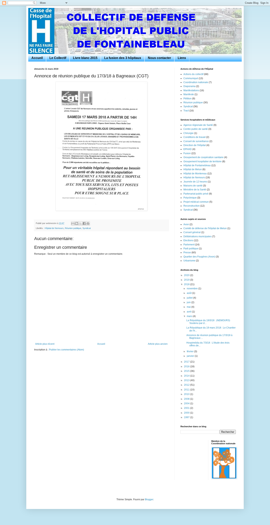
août (189, 293)
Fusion (187, 153)
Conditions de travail (194, 137)
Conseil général (192, 232)
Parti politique (190, 248)
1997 (187, 417)
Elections (188, 240)
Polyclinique (190, 197)
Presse (187, 252)
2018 (187, 284)
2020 (187, 275)
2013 (187, 380)
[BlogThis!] (77, 223)
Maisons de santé (192, 185)
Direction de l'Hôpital (194, 145)
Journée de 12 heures (195, 181)
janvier (191, 356)
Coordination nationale (195, 82)
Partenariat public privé (195, 193)
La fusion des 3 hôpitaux (122, 58)
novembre (192, 288)
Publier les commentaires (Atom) (66, 349)
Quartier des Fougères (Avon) (199, 256)
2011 (187, 389)
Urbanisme (189, 260)
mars (190, 316)
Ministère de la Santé (194, 189)
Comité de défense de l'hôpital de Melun (205, 228)
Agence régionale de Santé (198, 125)
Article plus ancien (158, 344)
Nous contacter (159, 58)
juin (189, 302)
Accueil (37, 58)
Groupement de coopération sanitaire (203, 157)
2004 (187, 403)
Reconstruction (191, 205)
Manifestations (191, 90)
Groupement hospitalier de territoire (202, 161)
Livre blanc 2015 (85, 58)
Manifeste (188, 94)
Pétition (187, 98)
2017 (187, 361)
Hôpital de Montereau (195, 173)
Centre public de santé (195, 129)
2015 (187, 371)
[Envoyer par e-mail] (73, 223)
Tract (186, 110)
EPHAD (187, 149)
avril (189, 311)
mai (189, 307)
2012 (187, 385)
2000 (187, 412)
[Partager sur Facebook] (84, 223)
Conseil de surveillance (196, 141)
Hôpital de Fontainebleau (197, 165)
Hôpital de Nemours (54, 228)
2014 (187, 375)
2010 (187, 394)
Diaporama (189, 86)
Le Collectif (57, 58)
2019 (187, 279)
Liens (182, 58)
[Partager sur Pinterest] (88, 223)
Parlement (188, 244)
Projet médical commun (196, 201)
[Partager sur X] (80, 223)
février (190, 351)
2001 (187, 408)
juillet (190, 297)
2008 (187, 399)
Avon (186, 224)
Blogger (149, 499)
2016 (187, 366)
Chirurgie (188, 133)
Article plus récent (44, 344)
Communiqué (190, 78)
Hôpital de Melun (192, 169)
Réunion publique (73, 228)
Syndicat (86, 228)
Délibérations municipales (197, 236)
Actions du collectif (193, 74)
